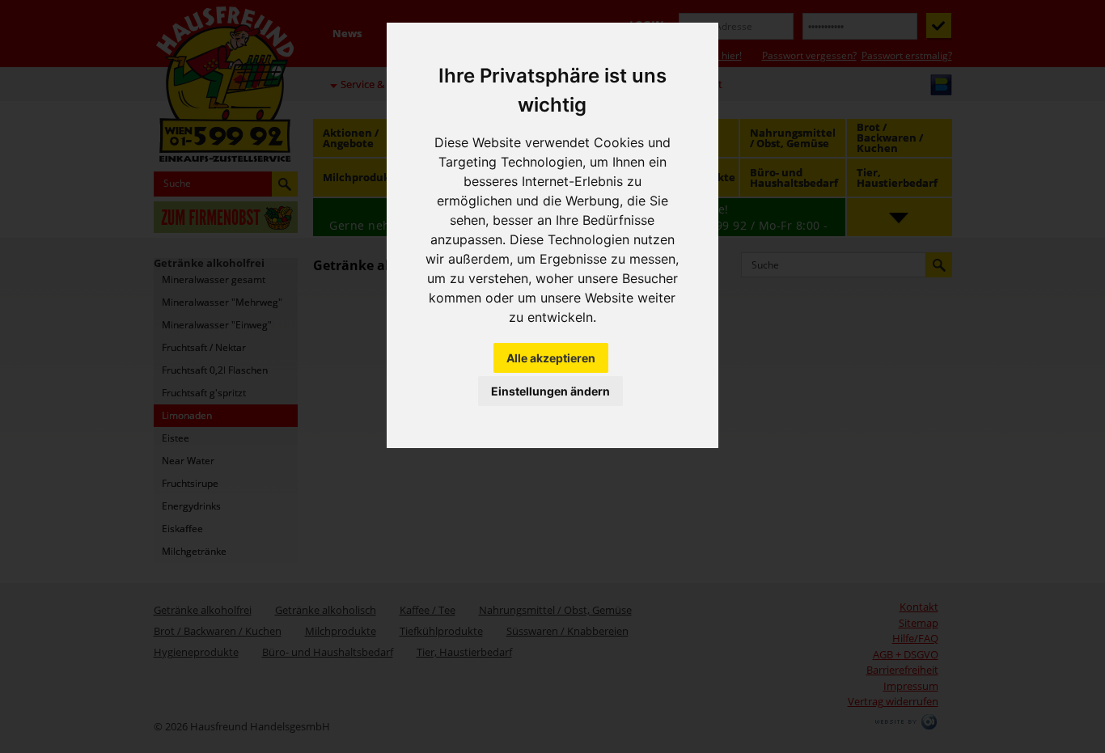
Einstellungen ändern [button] (550, 391)
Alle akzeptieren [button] (550, 358)
